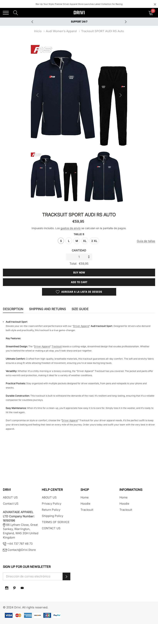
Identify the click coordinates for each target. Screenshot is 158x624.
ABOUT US (10, 497)
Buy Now (79, 273)
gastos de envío (71, 228)
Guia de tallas (146, 241)
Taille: (79, 234)
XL (85, 240)
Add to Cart (79, 282)
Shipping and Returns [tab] (47, 309)
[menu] (6, 13)
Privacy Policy (51, 503)
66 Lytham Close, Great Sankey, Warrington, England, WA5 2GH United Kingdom (20, 524)
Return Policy (51, 510)
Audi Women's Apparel (61, 31)
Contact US (10, 503)
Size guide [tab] (80, 309)
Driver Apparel (81, 326)
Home (85, 497)
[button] (66, 576)
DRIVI (79, 12)
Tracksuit (57, 346)
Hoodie (85, 503)
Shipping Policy (52, 516)
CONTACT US (51, 528)
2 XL (94, 240)
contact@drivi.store (21, 550)
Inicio (38, 31)
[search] (15, 12)
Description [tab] (13, 309)
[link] (7, 588)
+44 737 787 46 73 (19, 543)
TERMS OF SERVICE (56, 522)
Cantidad (79, 250)
